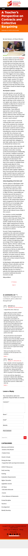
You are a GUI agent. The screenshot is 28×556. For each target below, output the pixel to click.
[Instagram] (20, 534)
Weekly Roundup (6, 510)
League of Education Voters (14, 4)
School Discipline (6, 500)
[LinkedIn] (17, 534)
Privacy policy (13, 532)
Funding (3, 473)
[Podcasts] (8, 534)
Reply (5, 356)
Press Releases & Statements (10, 496)
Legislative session (6, 483)
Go (25, 437)
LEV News (4, 487)
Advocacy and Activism (7, 447)
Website (5, 425)
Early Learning (5, 470)
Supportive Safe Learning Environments (13, 463)
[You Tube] (10, 534)
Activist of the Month (8, 449)
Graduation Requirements (8, 477)
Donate (5, 529)
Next (13, 285)
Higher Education (6, 480)
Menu (3, 8)
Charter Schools (5, 457)
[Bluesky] (15, 534)
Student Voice (6, 453)
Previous (14, 282)
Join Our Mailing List (13, 529)
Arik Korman (16, 30)
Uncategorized (5, 507)
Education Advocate (7, 489)
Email (5, 420)
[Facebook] (13, 534)
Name (5, 414)
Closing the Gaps (6, 460)
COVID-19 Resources (7, 467)
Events (4, 493)
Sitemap (21, 529)
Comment (6, 402)
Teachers (4, 503)
